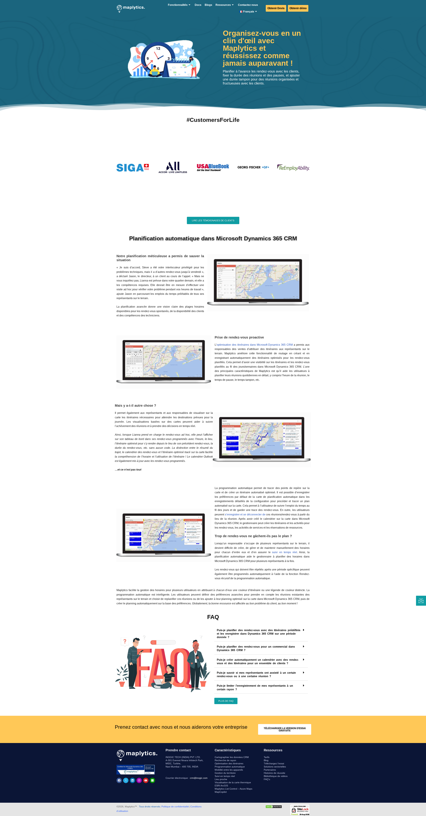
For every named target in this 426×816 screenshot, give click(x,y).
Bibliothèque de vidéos (276, 776)
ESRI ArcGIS (221, 785)
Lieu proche (221, 779)
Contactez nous (248, 4)
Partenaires (270, 769)
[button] (261, 634)
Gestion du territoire (225, 773)
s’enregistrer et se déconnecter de (245, 514)
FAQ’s (267, 779)
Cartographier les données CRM (232, 757)
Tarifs (266, 757)
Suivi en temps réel (225, 776)
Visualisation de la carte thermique (233, 782)
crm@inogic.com (199, 778)
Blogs (208, 4)
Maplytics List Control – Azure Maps (233, 788)
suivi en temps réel (284, 552)
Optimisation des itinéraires (229, 763)
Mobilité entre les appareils (229, 769)
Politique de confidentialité (175, 806)
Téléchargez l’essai (274, 763)
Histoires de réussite (274, 773)
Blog (266, 760)
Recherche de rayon (225, 760)
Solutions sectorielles (275, 766)
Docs (198, 4)
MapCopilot (221, 792)
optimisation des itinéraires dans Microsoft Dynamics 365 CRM (255, 344)
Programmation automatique (230, 766)
